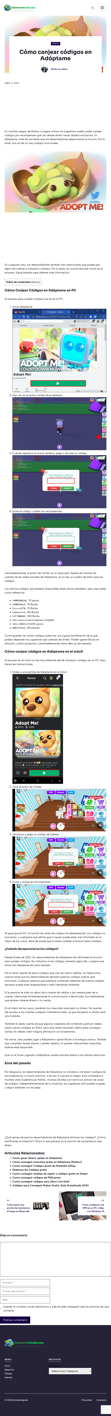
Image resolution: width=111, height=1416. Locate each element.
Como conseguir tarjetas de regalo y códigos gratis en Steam (50, 1173)
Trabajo (8, 1373)
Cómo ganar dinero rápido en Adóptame (37, 1158)
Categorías (54, 1365)
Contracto (101, 1400)
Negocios (9, 1369)
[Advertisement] (55, 107)
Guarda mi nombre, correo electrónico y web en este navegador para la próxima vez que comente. (56, 1308)
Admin (64, 69)
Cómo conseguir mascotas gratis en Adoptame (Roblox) (47, 1162)
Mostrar (36, 282)
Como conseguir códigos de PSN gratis (36, 1177)
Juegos (55, 43)
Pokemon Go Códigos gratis (29, 1169)
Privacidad (87, 1400)
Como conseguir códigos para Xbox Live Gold (40, 1181)
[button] (92, 7)
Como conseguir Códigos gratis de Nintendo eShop (44, 1165)
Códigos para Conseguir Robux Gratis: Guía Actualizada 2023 (50, 1185)
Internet (8, 1377)
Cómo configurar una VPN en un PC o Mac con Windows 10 (93, 1208)
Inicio (7, 1365)
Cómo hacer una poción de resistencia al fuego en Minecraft (18, 1208)
